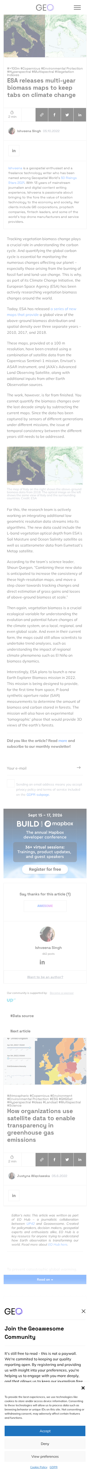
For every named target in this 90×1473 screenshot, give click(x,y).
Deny (45, 1443)
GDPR (53, 1467)
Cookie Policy (38, 1467)
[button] (83, 1388)
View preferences (45, 1456)
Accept (45, 1431)
